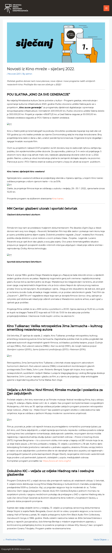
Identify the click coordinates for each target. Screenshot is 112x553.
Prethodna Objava (13, 539)
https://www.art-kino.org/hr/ (57, 461)
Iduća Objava (101, 539)
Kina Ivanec (58, 198)
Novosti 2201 (14, 74)
